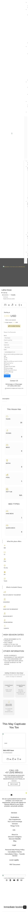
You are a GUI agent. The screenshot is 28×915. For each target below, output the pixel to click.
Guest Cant (6, 345)
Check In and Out (8, 340)
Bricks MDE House (8, 750)
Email (5, 349)
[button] (25, 138)
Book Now (7, 376)
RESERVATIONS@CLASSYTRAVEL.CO (14, 779)
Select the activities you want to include (13, 361)
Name (5, 335)
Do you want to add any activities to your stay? (13, 355)
